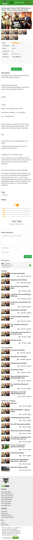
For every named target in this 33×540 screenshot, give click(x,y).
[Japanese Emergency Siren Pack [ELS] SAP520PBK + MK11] (5, 377)
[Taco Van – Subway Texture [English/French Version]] (5, 446)
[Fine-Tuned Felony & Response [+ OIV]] (5, 326)
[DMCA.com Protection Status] (5, 486)
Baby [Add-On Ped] (15, 340)
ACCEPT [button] (15, 537)
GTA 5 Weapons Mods (7, 497)
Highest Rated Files (6, 515)
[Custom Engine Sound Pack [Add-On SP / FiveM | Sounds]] (5, 333)
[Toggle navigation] (11, 2)
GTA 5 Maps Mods (6, 503)
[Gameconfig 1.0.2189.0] (5, 371)
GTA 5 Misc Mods (5, 505)
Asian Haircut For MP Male (17, 273)
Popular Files (4, 513)
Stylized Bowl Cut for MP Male (18, 280)
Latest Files (4, 511)
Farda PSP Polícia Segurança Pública (20, 424)
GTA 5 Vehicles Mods (6, 493)
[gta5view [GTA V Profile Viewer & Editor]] (5, 288)
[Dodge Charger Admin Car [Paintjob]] (5, 432)
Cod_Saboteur (16, 56)
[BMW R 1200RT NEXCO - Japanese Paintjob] (5, 411)
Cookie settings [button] (6, 537)
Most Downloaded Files (7, 517)
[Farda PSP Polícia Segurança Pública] (5, 425)
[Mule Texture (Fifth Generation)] (5, 468)
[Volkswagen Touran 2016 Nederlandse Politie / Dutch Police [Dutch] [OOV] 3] (5, 37)
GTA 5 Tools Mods (6, 492)
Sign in (27, 2)
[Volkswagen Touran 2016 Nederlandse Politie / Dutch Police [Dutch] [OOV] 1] (14, 32)
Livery (5, 195)
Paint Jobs (17, 54)
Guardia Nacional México (17, 453)
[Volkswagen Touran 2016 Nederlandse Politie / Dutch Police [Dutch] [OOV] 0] (5, 32)
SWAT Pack (13, 403)
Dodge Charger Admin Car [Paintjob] (20, 430)
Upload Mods (20, 2)
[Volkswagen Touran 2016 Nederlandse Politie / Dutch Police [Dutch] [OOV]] (16, 20)
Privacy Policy (5, 524)
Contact (3, 523)
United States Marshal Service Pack (20, 417)
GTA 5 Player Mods (6, 501)
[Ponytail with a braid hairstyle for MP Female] (5, 303)
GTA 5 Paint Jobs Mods (7, 495)
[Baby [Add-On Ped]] (5, 341)
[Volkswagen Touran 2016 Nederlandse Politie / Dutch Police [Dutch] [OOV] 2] (23, 32)
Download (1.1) (16, 69)
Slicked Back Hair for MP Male (18, 310)
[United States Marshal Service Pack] (5, 419)
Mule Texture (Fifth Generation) (19, 467)
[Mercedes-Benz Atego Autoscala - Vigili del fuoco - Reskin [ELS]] (5, 461)
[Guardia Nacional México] (5, 454)
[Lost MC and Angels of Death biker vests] (5, 318)
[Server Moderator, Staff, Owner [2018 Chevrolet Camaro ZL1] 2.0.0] (5, 438)
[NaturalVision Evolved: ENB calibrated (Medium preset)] (5, 393)
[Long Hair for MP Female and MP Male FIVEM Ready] (5, 295)
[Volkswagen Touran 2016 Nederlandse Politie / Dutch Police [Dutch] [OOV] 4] (14, 37)
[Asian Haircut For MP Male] (5, 275)
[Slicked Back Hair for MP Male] (5, 311)
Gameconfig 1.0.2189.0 (16, 369)
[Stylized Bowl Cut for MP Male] (5, 281)
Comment (28, 256)
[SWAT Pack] (5, 404)
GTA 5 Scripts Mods (6, 499)
